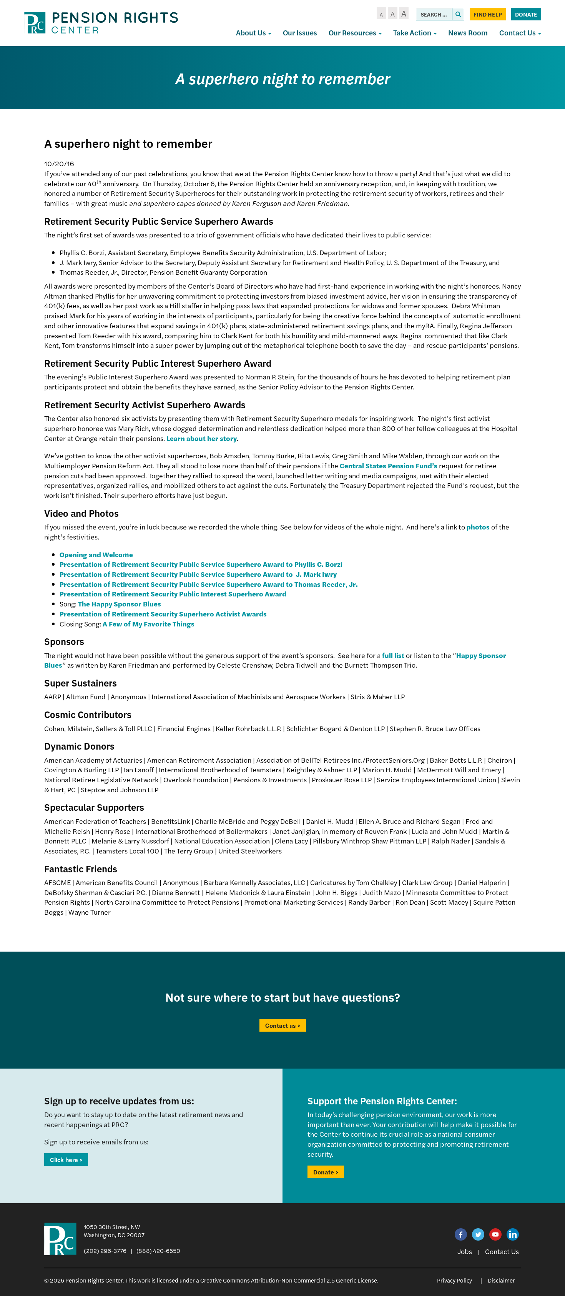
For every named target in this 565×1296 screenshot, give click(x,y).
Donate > (325, 1171)
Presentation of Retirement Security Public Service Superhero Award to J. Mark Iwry (198, 574)
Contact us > (282, 1025)
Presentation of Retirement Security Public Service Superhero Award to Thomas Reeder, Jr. (209, 584)
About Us (252, 32)
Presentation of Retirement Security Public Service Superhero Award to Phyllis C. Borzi (201, 564)
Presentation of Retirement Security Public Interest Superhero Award (173, 593)
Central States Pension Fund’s (388, 465)
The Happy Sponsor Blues (119, 603)
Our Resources (353, 32)
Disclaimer (501, 1280)
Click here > (66, 1159)
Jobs (464, 1251)
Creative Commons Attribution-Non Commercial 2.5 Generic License (288, 1280)
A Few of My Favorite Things (148, 623)
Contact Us (518, 32)
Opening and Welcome (96, 554)
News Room (468, 32)
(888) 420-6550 (158, 1250)
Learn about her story (201, 438)
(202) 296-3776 (105, 1250)
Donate (526, 14)
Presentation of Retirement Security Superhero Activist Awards (163, 613)
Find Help (488, 14)
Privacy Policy (454, 1280)
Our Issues (300, 32)
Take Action (413, 32)
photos (478, 526)
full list (393, 655)
